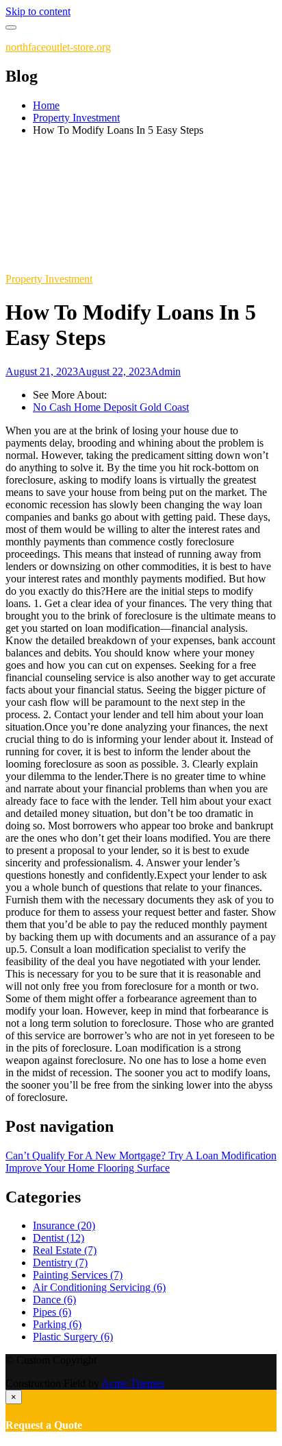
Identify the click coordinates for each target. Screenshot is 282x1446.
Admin (166, 371)
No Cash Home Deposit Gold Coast (111, 407)
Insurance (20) (64, 1225)
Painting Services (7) (78, 1275)
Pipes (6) (52, 1312)
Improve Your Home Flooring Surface (87, 1168)
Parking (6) (57, 1324)
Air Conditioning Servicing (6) (99, 1287)
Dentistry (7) (60, 1262)
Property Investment (48, 279)
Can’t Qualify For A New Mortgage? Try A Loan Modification (141, 1155)
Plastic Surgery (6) (73, 1336)
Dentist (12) (58, 1238)
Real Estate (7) (65, 1250)
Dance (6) (54, 1299)
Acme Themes (132, 1383)
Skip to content (37, 11)
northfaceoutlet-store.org (58, 47)
